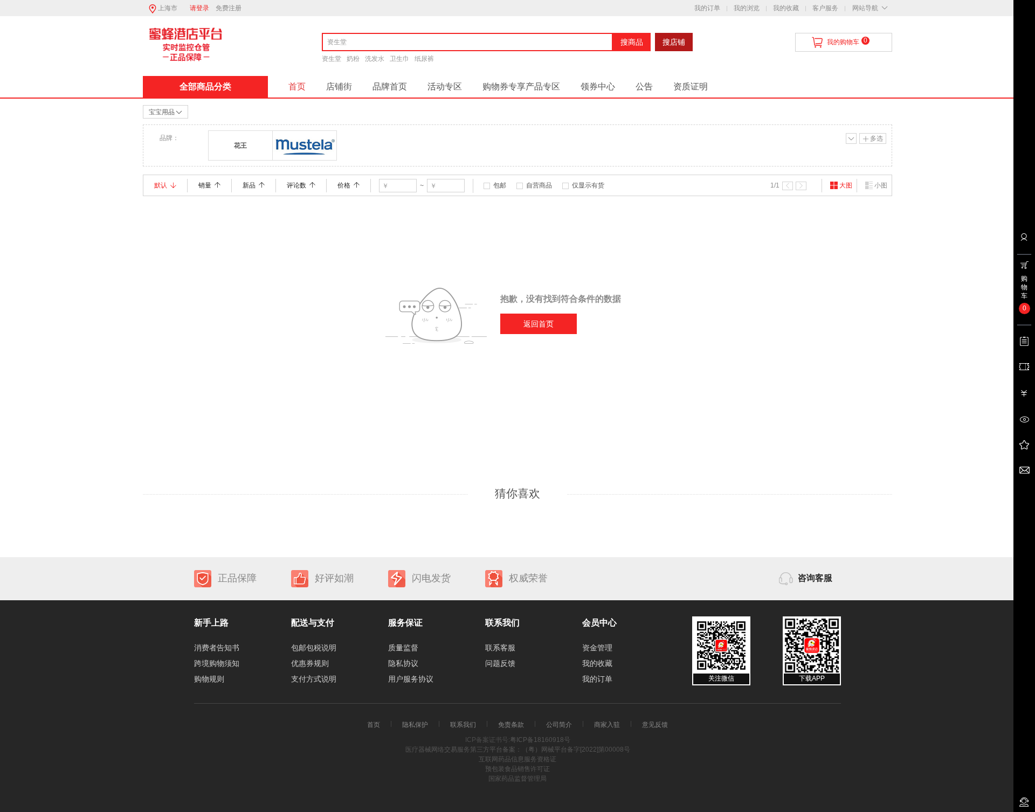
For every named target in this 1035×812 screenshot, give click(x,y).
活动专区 (444, 86)
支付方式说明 (313, 679)
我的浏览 (747, 8)
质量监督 (403, 647)
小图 (880, 185)
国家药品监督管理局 (517, 778)
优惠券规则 (310, 663)
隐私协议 (403, 663)
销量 (204, 185)
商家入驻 (607, 724)
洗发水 (374, 59)
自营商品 (539, 185)
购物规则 (209, 679)
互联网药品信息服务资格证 (517, 759)
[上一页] (787, 186)
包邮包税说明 (313, 647)
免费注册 (229, 8)
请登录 (199, 8)
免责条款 (511, 724)
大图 (845, 185)
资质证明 (690, 86)
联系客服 (500, 647)
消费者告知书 (216, 647)
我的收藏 (786, 8)
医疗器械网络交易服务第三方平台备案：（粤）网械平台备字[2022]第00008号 (517, 749)
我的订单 (707, 8)
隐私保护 (415, 724)
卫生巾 (399, 59)
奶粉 (353, 59)
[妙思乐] (304, 145)
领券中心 (598, 86)
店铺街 (339, 86)
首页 (297, 86)
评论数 (296, 185)
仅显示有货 (588, 185)
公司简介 (559, 724)
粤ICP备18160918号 (540, 740)
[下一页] (801, 186)
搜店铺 (674, 42)
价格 (343, 185)
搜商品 (631, 42)
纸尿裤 (424, 59)
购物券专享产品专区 (521, 86)
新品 (249, 185)
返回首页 (538, 324)
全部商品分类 (205, 86)
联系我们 (463, 724)
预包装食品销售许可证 (517, 769)
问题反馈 (500, 663)
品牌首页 (389, 86)
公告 (644, 86)
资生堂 (331, 59)
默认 (160, 185)
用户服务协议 (410, 679)
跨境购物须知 (216, 663)
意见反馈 (655, 724)
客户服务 (825, 8)
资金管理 (597, 647)
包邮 (499, 185)
